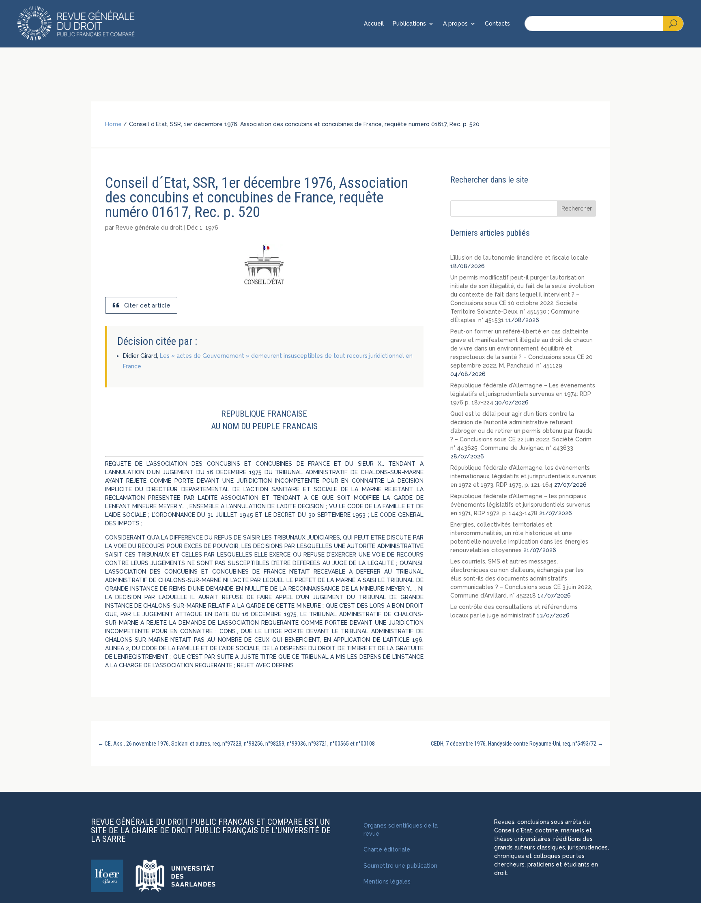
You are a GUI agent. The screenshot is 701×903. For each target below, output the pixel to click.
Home (113, 124)
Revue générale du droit (149, 227)
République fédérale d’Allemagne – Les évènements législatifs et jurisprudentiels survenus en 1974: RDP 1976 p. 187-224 (522, 394)
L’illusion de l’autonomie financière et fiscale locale (519, 257)
